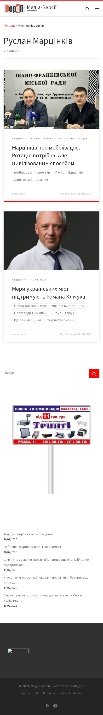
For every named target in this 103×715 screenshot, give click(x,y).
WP (38, 693)
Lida (22, 194)
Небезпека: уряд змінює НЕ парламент (32, 547)
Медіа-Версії (40, 686)
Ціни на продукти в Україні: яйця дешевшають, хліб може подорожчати (46, 562)
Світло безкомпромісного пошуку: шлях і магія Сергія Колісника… (43, 598)
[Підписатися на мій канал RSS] (47, 706)
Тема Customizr (72, 693)
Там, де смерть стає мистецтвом (28, 534)
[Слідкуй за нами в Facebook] (55, 706)
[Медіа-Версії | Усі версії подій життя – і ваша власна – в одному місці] (14, 8)
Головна (10, 25)
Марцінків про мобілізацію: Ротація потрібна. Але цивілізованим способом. (46, 155)
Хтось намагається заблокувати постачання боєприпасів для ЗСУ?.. (46, 580)
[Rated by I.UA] (18, 652)
